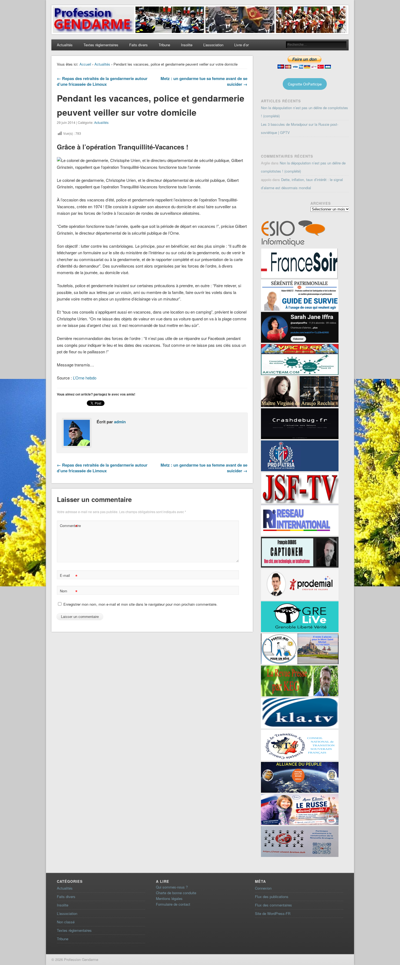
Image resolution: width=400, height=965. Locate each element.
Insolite (186, 44)
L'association (67, 913)
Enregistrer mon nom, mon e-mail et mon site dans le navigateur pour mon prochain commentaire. (140, 604)
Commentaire (69, 526)
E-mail (69, 576)
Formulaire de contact (173, 904)
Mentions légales (169, 898)
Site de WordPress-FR (272, 913)
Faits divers (138, 44)
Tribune (164, 44)
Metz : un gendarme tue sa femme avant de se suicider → (204, 81)
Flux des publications (271, 896)
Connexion (263, 888)
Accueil (85, 64)
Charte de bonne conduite (176, 892)
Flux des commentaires (273, 905)
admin (120, 422)
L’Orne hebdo (84, 378)
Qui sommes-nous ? (172, 887)
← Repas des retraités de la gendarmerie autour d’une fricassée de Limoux (102, 81)
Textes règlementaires (101, 44)
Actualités (65, 44)
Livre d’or (241, 44)
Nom (69, 591)
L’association (213, 44)
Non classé (66, 921)
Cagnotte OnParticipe (305, 84)
